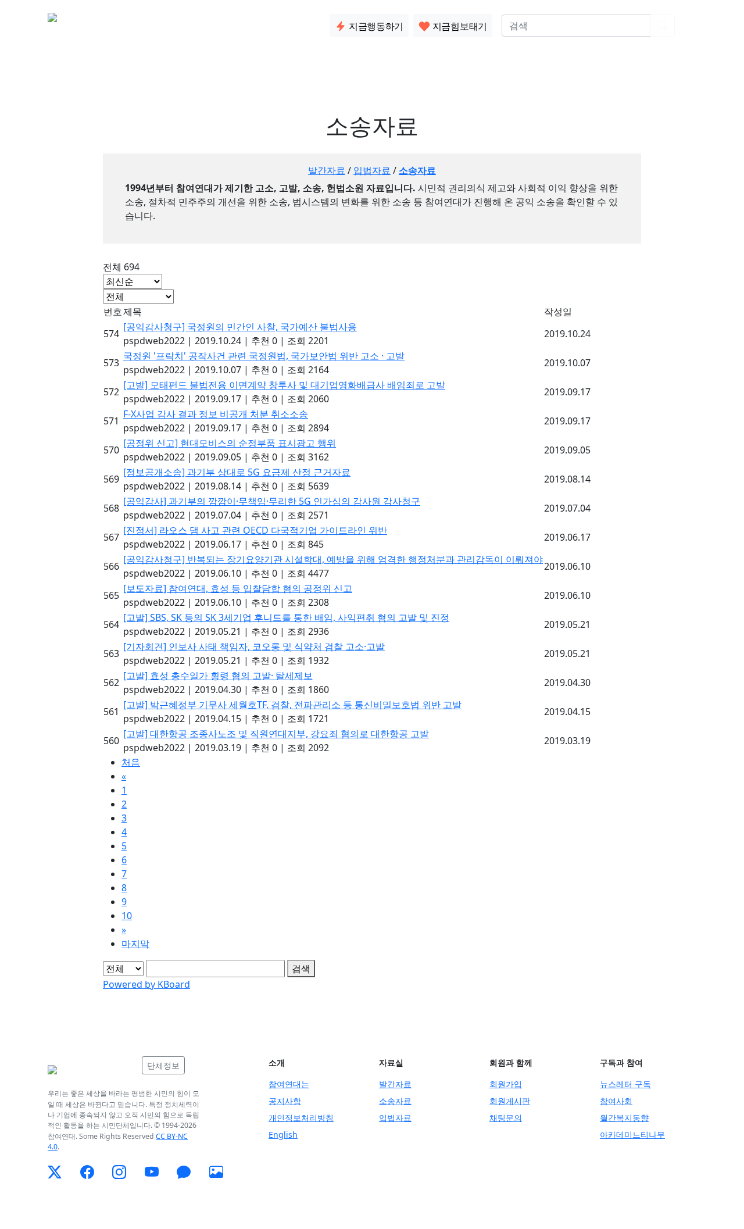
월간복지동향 (624, 1117)
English (283, 1134)
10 (126, 915)
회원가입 (505, 1083)
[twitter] (55, 1172)
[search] (662, 26)
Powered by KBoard (146, 984)
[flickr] (216, 1172)
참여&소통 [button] (229, 23)
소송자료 (417, 170)
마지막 (135, 943)
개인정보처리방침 (301, 1117)
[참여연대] (91, 1069)
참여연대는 (289, 1083)
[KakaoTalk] (184, 1172)
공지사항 (285, 1100)
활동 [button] (179, 23)
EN (690, 25)
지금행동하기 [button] (374, 26)
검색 (301, 968)
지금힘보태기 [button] (458, 26)
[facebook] (87, 1172)
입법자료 (372, 170)
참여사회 (616, 1100)
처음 (130, 762)
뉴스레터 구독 (625, 1083)
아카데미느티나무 (632, 1134)
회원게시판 (509, 1100)
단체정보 (163, 1065)
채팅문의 (505, 1117)
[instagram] (119, 1172)
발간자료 (326, 170)
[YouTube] (152, 1172)
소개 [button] (142, 23)
